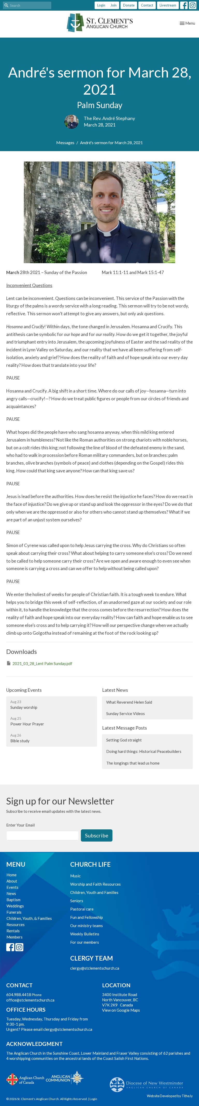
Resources (15, 924)
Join (113, 5)
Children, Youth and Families (94, 892)
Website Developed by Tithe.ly (170, 1096)
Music (75, 875)
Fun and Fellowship (86, 917)
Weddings (15, 906)
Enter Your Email (20, 825)
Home (11, 874)
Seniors (76, 900)
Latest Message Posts (124, 728)
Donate (128, 5)
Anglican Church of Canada (25, 1078)
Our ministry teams (86, 925)
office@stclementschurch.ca (30, 1000)
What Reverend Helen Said (129, 702)
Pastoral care (82, 909)
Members (14, 937)
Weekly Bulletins (84, 934)
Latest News (115, 690)
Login (101, 5)
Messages (65, 142)
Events (12, 887)
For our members (84, 942)
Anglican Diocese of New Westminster (148, 1082)
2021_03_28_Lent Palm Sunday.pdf (42, 663)
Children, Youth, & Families (29, 918)
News (11, 893)
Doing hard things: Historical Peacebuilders (143, 751)
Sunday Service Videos (125, 713)
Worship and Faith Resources (95, 884)
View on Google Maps (121, 1010)
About (11, 881)
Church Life (90, 864)
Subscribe (96, 835)
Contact (147, 5)
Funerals (14, 912)
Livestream (168, 5)
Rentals (13, 930)
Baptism (13, 899)
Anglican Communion (65, 1077)
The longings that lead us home (133, 763)
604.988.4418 (18, 994)
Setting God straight (124, 740)
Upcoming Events (24, 690)
